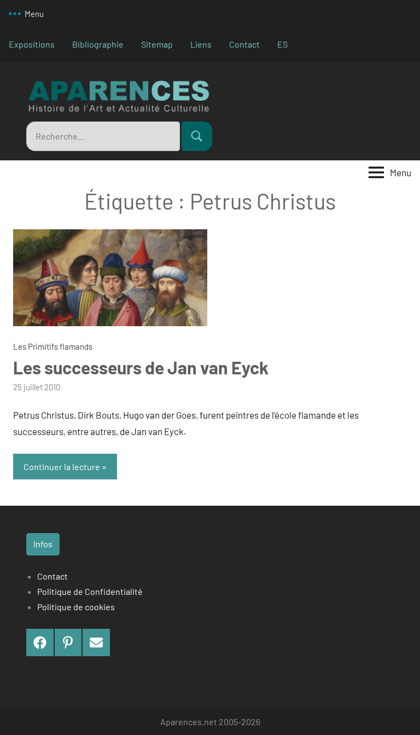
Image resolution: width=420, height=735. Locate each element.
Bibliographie (98, 44)
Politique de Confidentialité (90, 591)
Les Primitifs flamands (52, 346)
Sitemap (157, 44)
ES (282, 44)
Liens (201, 44)
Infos (42, 544)
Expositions (32, 44)
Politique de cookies (76, 606)
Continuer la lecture (62, 466)
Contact (244, 44)
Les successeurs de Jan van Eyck (141, 367)
